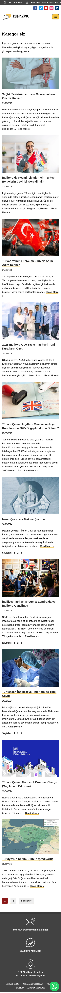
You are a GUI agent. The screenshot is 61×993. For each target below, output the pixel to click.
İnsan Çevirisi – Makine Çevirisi (23, 519)
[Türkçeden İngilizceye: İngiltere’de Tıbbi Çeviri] (30, 668)
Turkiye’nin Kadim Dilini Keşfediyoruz (27, 859)
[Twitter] (41, 8)
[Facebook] (35, 8)
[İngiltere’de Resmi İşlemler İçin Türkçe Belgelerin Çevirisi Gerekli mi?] (30, 154)
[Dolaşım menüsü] (55, 16)
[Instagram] (51, 8)
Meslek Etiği (12, 984)
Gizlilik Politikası (33, 984)
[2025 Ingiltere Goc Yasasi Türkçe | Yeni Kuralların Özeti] (30, 321)
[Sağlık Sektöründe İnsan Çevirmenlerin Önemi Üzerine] (30, 73)
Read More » (24, 129)
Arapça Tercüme (36, 987)
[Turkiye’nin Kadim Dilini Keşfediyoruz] (30, 836)
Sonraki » (26, 900)
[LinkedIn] (57, 8)
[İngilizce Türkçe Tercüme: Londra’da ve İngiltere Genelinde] (30, 578)
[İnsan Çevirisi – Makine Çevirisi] (30, 495)
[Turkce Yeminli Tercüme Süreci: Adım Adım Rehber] (30, 237)
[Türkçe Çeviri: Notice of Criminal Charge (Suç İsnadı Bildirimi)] (30, 758)
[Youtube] (46, 8)
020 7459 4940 (15, 2)
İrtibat (20, 987)
